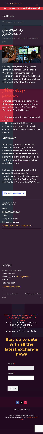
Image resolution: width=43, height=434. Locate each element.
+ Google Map (23, 277)
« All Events (8, 16)
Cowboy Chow (23, 82)
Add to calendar (14, 193)
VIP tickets (9, 138)
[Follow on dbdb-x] (21, 402)
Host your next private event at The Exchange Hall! (21, 8)
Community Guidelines (17, 160)
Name (11, 364)
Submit (12, 388)
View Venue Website (11, 287)
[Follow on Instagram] (25, 402)
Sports (30, 225)
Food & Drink (8, 225)
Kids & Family (20, 225)
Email (11, 374)
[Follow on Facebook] (17, 402)
